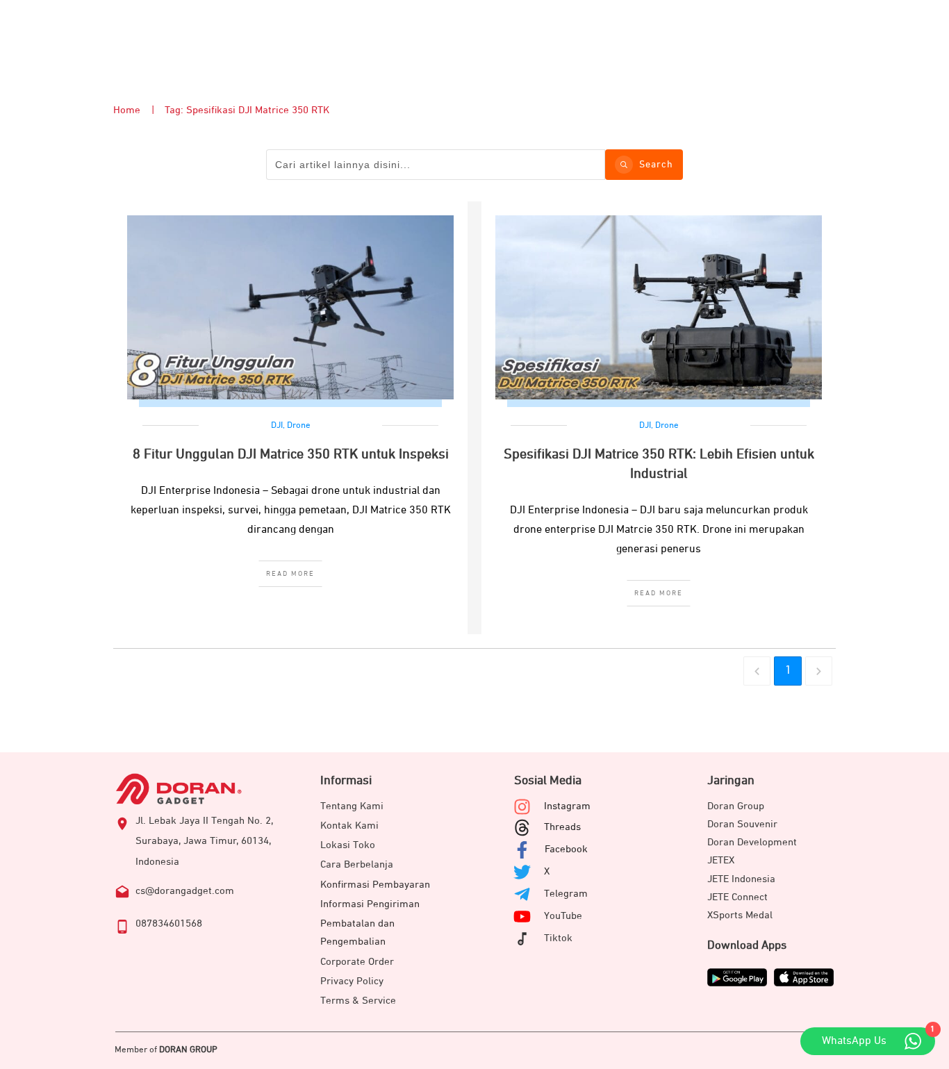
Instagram (567, 806)
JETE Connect (737, 897)
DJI (277, 425)
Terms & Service (358, 1000)
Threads (562, 827)
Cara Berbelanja (356, 864)
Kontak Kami (349, 825)
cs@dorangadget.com (184, 891)
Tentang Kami (351, 806)
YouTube (563, 916)
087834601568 (168, 923)
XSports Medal (740, 915)
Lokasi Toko (347, 845)
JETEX (720, 860)
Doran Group (735, 806)
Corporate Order (357, 961)
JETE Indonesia (741, 879)
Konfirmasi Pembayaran (375, 884)
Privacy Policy (351, 981)
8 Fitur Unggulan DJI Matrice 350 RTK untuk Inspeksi (291, 454)
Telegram (566, 893)
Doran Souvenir (742, 824)
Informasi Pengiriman (370, 904)
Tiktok (558, 938)
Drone (299, 425)
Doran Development (752, 842)
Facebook (566, 849)
